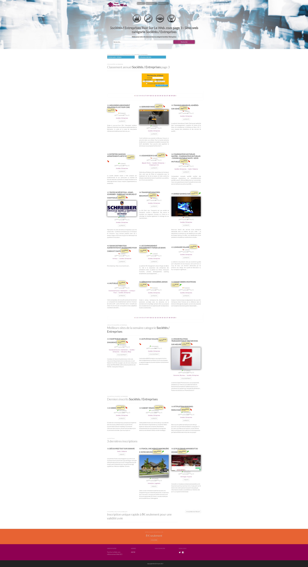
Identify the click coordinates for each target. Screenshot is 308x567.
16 (164, 95)
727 (122, 283)
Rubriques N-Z (162, 3)
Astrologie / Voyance (186, 476)
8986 (182, 451)
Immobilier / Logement (154, 483)
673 (194, 193)
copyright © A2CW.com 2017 (155, 563)
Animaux (115, 258)
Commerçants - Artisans (114, 57)
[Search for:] (143, 42)
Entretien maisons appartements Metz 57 (116, 155)
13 (157, 95)
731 (143, 285)
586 (183, 108)
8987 (157, 451)
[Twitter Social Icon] (180, 552)
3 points (122, 454)
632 (159, 106)
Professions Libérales (145, 57)
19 (171, 95)
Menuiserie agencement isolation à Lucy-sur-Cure (118, 106)
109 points (122, 295)
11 (153, 95)
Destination (149, 77)
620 (152, 195)
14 (160, 95)
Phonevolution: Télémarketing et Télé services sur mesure (184, 341)
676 (125, 251)
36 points (122, 418)
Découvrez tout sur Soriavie (122, 448)
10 (151, 95)
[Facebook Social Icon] (183, 552)
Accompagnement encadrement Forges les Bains (152, 247)
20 (174, 95)
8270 (162, 340)
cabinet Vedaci (147, 408)
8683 (158, 407)
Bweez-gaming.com (181, 194)
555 (111, 110)
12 (155, 95)
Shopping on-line (154, 165)
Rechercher (162, 85)
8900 (120, 407)
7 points (186, 479)
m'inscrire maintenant (193, 511)
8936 (185, 409)
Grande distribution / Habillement (118, 290)
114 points (122, 121)
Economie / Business (179, 375)
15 (162, 95)
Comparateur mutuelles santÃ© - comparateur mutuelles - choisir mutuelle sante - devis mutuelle (185, 157)
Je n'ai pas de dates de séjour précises (155, 83)
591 (184, 161)
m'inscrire (154, 540)
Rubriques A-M (150, 3)
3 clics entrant (122, 354)
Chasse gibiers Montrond (184, 282)
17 (167, 95)
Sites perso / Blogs (126, 351)
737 (175, 285)
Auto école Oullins (149, 339)
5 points (154, 486)
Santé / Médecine (193, 169)
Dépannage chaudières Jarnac (154, 282)
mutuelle (113, 283)
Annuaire (140, 3)
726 (143, 251)
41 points (154, 418)
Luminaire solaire (181, 247)
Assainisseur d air (149, 155)
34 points (186, 420)
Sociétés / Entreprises (122, 118)
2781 (185, 344)
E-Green (112, 408)
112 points (122, 225)
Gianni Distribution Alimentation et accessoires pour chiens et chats (122, 248)
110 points (122, 261)
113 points (186, 119)
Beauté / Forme (146, 163)
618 (131, 157)
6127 (121, 342)
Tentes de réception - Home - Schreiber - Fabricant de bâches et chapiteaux (122, 195)
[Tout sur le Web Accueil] (118, 4)
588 (161, 155)
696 (193, 247)
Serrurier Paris (148, 107)
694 (121, 197)
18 (169, 95)
